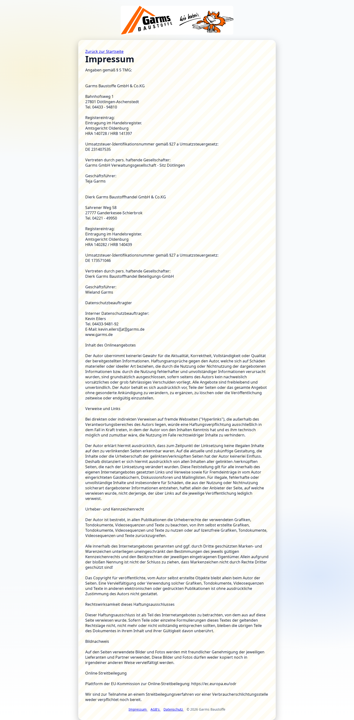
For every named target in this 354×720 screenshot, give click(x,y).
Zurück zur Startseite (104, 51)
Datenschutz (174, 709)
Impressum (138, 709)
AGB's (156, 709)
